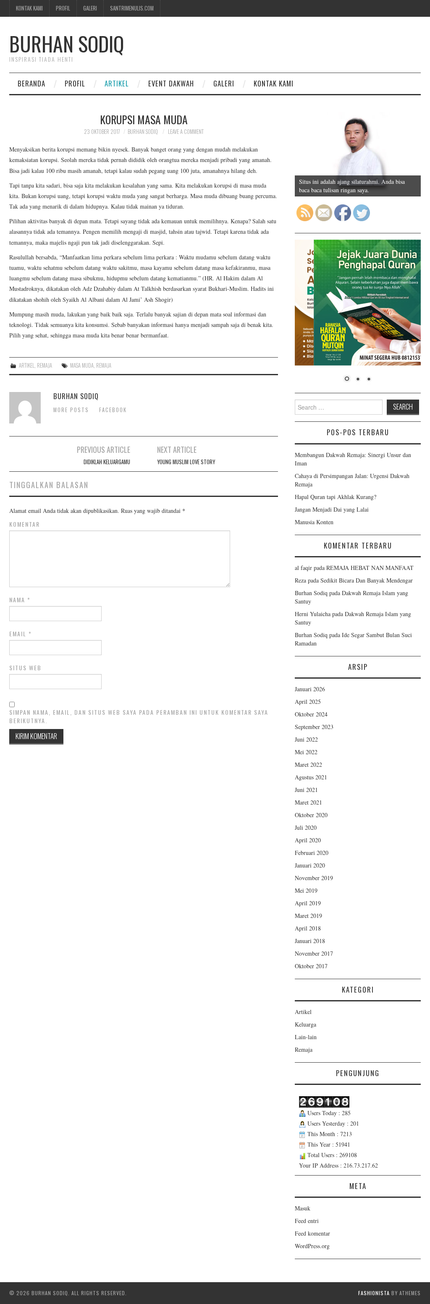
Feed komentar (312, 1233)
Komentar (24, 524)
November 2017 (314, 953)
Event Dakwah (171, 83)
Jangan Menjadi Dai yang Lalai (332, 509)
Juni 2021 (306, 790)
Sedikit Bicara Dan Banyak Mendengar (366, 580)
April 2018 (308, 928)
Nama (20, 600)
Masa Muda (82, 365)
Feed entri (307, 1221)
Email (20, 634)
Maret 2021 (308, 802)
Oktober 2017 (311, 966)
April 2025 (308, 702)
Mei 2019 (306, 890)
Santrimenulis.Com (132, 8)
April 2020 (308, 840)
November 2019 (314, 878)
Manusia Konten (314, 522)
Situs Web (25, 668)
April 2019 (308, 903)
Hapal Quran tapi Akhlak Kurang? (335, 497)
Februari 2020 (311, 853)
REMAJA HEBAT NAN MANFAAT (370, 568)
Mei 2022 (306, 752)
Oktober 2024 (311, 714)
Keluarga (305, 1024)
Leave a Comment (186, 132)
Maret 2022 (308, 764)
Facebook (113, 410)
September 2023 (314, 727)
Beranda (31, 83)
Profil (63, 8)
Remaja (44, 365)
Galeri (90, 8)
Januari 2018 (310, 941)
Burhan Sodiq (66, 43)
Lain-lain (306, 1037)
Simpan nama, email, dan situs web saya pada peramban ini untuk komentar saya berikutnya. (138, 716)
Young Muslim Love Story (186, 462)
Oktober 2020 (311, 815)
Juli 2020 (306, 827)
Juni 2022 (306, 739)
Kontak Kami (29, 8)
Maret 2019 (308, 916)
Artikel (117, 83)
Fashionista (374, 1293)
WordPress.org (312, 1246)
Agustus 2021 (311, 777)
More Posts (71, 410)
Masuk (302, 1208)
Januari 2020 (310, 865)
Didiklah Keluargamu (107, 462)
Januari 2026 (310, 689)
